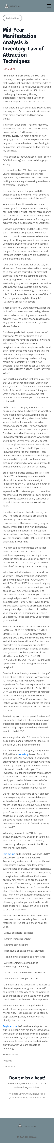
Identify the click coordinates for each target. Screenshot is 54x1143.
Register (7, 1026)
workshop (23, 754)
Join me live (9, 854)
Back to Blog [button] (12, 18)
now (15, 1026)
